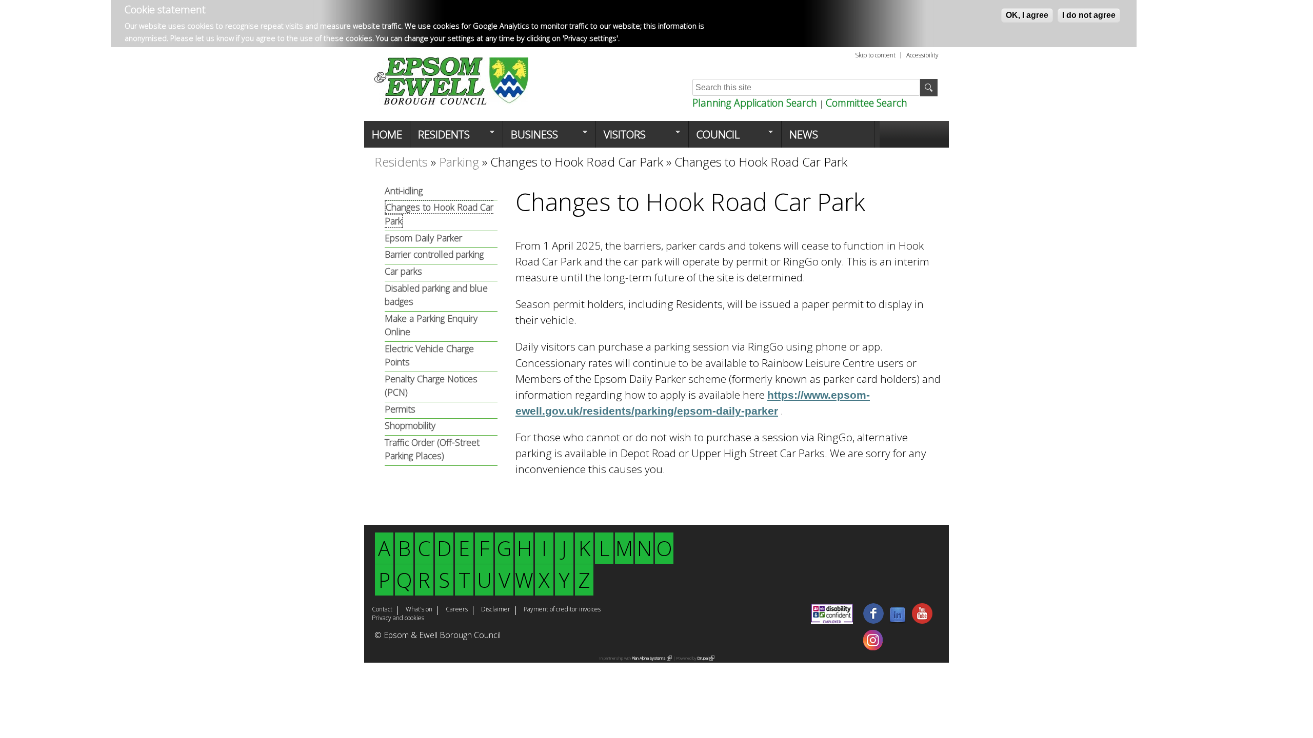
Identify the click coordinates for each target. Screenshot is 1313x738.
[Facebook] (873, 620)
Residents (440, 137)
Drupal (704, 658)
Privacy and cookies (398, 618)
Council (714, 137)
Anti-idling (404, 190)
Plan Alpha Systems (650, 658)
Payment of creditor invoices (562, 609)
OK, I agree (1027, 15)
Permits (400, 409)
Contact (382, 609)
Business (530, 137)
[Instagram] (873, 647)
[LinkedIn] (897, 620)
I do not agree (1089, 15)
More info (638, 38)
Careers (457, 609)
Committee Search (866, 103)
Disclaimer (495, 609)
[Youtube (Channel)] (922, 620)
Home (387, 134)
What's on (419, 609)
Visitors (621, 137)
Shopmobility (410, 425)
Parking (459, 161)
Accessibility (922, 55)
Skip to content (875, 55)
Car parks (403, 271)
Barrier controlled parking (434, 254)
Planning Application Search (754, 103)
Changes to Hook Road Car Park (576, 161)
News (803, 134)
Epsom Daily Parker (423, 238)
